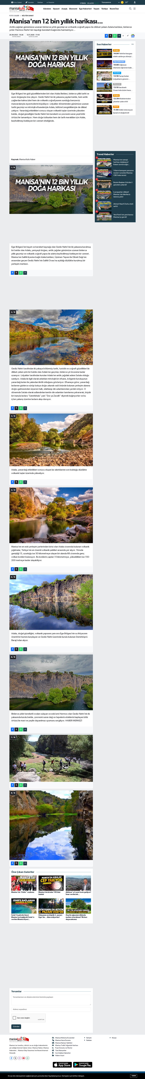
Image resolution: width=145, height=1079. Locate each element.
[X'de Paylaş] (110, 36)
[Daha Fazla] (119, 36)
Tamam (133, 1075)
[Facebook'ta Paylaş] (106, 36)
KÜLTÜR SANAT (28, 16)
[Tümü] (133, 44)
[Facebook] (11, 1058)
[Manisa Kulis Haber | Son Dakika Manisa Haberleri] (21, 9)
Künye (114, 1038)
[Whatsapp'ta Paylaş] (115, 36)
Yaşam (96, 9)
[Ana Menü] (134, 8)
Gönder (16, 1027)
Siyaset (56, 9)
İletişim (89, 1038)
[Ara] (130, 8)
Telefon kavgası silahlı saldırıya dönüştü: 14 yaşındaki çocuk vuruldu (123, 55)
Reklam (40, 2)
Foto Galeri (17, 2)
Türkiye (104, 9)
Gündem (47, 9)
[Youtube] (23, 1058)
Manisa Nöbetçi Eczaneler (65, 1038)
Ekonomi (73, 9)
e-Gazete (50, 2)
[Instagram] (19, 1058)
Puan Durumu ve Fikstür (63, 1048)
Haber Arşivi (59, 1055)
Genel (116, 106)
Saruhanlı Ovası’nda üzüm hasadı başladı (122, 89)
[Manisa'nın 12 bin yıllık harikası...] (51, 65)
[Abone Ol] (133, 36)
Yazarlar (31, 2)
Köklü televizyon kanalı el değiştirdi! (123, 111)
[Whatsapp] (27, 1058)
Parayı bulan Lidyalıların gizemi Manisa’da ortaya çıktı (122, 78)
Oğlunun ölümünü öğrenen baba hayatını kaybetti (123, 66)
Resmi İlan (114, 9)
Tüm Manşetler (60, 1050)
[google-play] (83, 1065)
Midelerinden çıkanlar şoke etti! (122, 100)
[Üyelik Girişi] (134, 2)
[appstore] (62, 1065)
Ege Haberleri (85, 9)
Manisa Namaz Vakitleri (63, 1043)
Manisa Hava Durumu (63, 1040)
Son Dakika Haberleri (63, 1053)
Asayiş (64, 9)
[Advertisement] (51, 139)
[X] (15, 1058)
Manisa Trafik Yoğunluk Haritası (66, 1045)
